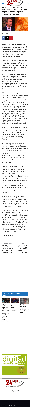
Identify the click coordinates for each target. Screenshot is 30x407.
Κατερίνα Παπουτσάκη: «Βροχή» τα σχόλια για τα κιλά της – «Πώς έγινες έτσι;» (7, 248)
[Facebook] (3, 38)
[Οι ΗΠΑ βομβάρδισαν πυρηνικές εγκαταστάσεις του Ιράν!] (15, 300)
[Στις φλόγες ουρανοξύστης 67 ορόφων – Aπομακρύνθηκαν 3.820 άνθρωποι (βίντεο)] (24, 301)
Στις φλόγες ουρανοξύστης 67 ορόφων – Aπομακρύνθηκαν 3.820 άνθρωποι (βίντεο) (24, 308)
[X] (7, 38)
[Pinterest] (11, 38)
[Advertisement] (15, 271)
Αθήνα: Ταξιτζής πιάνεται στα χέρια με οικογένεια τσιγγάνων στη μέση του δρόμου (22, 248)
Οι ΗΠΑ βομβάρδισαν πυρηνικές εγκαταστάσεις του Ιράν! (14, 307)
